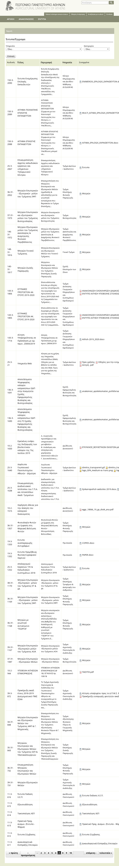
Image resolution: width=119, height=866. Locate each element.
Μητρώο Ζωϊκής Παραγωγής (25, 269)
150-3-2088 (10, 143)
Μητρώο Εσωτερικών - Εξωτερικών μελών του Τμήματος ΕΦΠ (28, 193)
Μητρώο (86, 193)
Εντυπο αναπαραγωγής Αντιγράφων (25, 543)
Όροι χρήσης (88, 362)
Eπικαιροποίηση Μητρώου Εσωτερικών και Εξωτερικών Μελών (27, 769)
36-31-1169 (10, 600)
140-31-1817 (9, 269)
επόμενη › (91, 853)
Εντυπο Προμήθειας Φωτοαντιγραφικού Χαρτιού (27, 555)
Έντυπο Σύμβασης (26, 834)
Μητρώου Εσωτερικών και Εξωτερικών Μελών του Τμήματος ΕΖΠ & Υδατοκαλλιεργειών (28, 749)
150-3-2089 (10, 113)
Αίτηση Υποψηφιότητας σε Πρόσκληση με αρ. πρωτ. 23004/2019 (27, 339)
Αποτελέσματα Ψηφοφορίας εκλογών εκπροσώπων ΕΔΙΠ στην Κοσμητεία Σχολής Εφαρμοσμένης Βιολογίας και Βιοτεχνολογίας (26, 391)
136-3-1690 (10, 419)
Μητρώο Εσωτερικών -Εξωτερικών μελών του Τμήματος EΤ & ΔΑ (28, 584)
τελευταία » (105, 853)
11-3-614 (9, 813)
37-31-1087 (10, 660)
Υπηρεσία (10, 46)
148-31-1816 (9, 252)
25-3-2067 (9, 167)
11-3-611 (9, 843)
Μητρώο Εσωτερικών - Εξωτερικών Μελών (28, 660)
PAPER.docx (87, 554)
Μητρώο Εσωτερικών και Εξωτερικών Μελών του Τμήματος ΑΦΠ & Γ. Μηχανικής (28, 723)
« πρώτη (13, 853)
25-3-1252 (9, 568)
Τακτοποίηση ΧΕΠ (26, 813)
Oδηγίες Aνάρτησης (78, 14)
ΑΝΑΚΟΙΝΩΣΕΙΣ (26, 19)
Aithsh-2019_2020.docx (93, 339)
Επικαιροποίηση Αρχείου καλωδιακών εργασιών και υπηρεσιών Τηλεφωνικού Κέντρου (28, 167)
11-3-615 (9, 804)
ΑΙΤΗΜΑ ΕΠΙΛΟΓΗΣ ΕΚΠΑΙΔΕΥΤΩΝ (26, 143)
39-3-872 (9, 695)
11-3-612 (9, 834)
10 (71, 853)
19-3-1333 (9, 543)
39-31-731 (10, 784)
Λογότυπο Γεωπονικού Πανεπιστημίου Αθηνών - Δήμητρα (27, 469)
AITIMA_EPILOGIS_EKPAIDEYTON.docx (100, 142)
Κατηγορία (89, 46)
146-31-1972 (9, 234)
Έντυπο (85, 167)
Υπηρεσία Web (25, 363)
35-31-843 (10, 749)
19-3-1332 (9, 555)
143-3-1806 (10, 292)
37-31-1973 (10, 217)
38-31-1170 (10, 584)
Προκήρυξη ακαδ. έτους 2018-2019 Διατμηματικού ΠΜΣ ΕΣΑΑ (27, 695)
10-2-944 (9, 672)
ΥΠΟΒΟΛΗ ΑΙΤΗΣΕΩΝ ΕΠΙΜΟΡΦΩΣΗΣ (28, 672)
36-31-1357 (10, 527)
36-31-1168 (10, 624)
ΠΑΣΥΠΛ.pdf (88, 672)
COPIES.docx (88, 543)
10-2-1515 (9, 509)
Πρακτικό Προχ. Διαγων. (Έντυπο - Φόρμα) (26, 824)
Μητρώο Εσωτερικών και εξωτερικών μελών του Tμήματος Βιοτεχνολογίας (28, 217)
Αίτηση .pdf (88, 365)
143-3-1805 (10, 316)
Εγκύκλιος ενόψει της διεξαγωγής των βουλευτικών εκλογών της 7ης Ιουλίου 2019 (27, 447)
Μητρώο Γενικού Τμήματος (26, 252)
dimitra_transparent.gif (93, 467)
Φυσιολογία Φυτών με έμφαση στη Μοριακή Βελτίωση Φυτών (27, 527)
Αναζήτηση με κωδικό (95, 14)
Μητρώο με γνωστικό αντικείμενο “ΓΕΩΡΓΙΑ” (23, 624)
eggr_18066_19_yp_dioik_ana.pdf (97, 509)
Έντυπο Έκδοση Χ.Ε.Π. (92, 795)
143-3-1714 (10, 339)
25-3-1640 (9, 469)
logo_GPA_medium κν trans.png (97, 470)
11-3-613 (9, 824)
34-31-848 (10, 723)
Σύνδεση (109, 14)
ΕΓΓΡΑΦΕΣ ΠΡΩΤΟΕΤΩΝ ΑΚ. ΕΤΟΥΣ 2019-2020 (26, 292)
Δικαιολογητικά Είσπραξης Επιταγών (28, 843)
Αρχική (9, 31)
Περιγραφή (46, 62)
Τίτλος (20, 62)
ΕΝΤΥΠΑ (42, 19)
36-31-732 (10, 769)
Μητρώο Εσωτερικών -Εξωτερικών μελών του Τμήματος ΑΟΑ (28, 648)
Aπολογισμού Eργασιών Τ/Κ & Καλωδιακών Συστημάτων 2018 (26, 568)
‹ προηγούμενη (28, 854)
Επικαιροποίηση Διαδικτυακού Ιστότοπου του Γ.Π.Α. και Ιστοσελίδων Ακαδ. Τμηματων (28, 489)
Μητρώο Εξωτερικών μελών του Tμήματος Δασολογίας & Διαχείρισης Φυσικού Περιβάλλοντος (28, 234)
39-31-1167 (10, 649)
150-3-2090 (10, 82)
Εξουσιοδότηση (25, 804)
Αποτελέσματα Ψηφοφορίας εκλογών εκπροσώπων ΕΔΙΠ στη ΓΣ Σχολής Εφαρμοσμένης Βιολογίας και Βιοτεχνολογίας (26, 419)
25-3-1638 (9, 489)
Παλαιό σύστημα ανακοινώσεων (57, 14)
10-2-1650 (9, 447)
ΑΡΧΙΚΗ (10, 19)
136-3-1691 (10, 391)
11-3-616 (9, 795)
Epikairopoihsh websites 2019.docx (99, 489)
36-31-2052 (10, 193)
